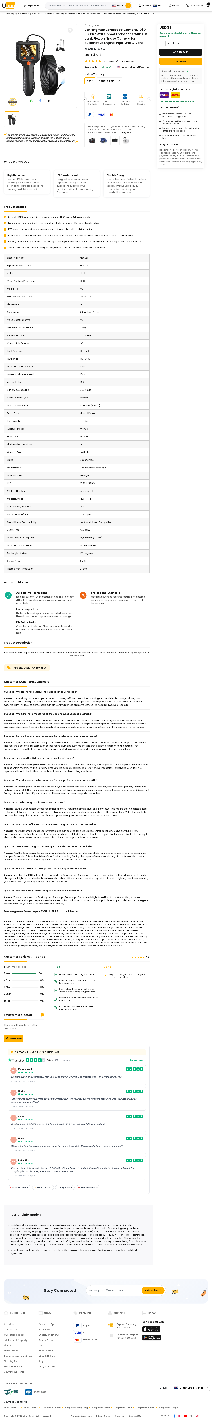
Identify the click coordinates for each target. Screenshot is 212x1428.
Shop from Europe (168, 1407)
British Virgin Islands (191, 1387)
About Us (9, 1324)
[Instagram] (180, 1416)
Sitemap (8, 1345)
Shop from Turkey (145, 1407)
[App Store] (151, 1330)
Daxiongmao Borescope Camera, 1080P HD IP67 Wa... (129, 13)
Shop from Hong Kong (76, 1407)
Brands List (44, 1329)
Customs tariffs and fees (18, 1356)
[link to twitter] (49, 101)
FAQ (40, 1345)
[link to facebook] (40, 101)
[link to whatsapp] (31, 101)
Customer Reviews (48, 1334)
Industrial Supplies (26, 13)
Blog (41, 1361)
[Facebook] (174, 1416)
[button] (194, 6)
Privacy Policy (103, 1416)
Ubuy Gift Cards (47, 1356)
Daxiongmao (91, 25)
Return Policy (45, 1340)
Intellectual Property (15, 1340)
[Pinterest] (197, 1416)
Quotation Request (14, 1334)
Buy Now (126, 132)
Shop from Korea (101, 1407)
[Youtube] (186, 1416)
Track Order (11, 1350)
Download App (46, 1324)
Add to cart (180, 52)
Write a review (14, 1038)
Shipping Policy (12, 1361)
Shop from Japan (52, 1407)
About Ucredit (46, 1350)
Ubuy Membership (14, 1371)
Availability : (91, 67)
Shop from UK (31, 1407)
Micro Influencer (13, 1366)
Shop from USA (11, 1407)
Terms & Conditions (81, 1416)
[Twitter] (191, 1416)
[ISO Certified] (34, 1391)
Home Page (10, 13)
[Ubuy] (8, 5)
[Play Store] (151, 1338)
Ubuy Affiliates (46, 1366)
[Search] (128, 5)
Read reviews (136, 1060)
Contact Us (10, 1329)
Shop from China (123, 1407)
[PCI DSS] (11, 1392)
